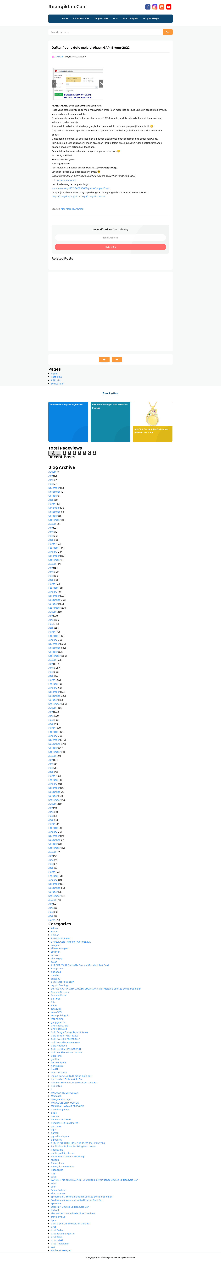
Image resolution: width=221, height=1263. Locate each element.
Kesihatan (56, 1086)
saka (53, 1177)
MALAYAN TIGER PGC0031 (65, 1093)
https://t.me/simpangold (65, 197)
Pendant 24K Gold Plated (64, 1123)
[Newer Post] (104, 359)
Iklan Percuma (59, 1073)
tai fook (55, 1210)
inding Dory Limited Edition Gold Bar (71, 1076)
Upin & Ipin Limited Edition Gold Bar (70, 1224)
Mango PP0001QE (61, 1099)
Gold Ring (56, 1056)
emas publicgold (60, 1016)
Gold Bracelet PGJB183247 (65, 1039)
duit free (55, 999)
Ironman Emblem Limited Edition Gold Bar (74, 1083)
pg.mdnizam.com (66, 180)
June (51, 480)
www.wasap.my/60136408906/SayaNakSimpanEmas (80, 188)
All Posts (55, 380)
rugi (53, 1173)
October (53, 496)
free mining (57, 1019)
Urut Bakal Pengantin (63, 1234)
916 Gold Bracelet (60, 938)
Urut (53, 1227)
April (51, 500)
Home (65, 18)
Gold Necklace (59, 1046)
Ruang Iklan (57, 1163)
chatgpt (55, 979)
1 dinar (54, 928)
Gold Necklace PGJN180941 (66, 1049)
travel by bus (58, 1217)
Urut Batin (56, 1237)
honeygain (57, 1066)
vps (53, 1247)
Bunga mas (57, 969)
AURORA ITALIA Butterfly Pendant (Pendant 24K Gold (151, 431)
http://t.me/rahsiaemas (93, 197)
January (52, 552)
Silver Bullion (58, 1190)
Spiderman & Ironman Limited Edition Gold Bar (76, 1200)
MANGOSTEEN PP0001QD (65, 1103)
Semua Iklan (57, 384)
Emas (54, 1006)
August (52, 472)
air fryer (55, 952)
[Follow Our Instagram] (155, 7)
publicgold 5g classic (62, 1153)
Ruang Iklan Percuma (62, 1167)
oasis (54, 1113)
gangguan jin (58, 1022)
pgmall (55, 1133)
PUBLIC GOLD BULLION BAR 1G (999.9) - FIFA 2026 (78, 1143)
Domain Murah (59, 995)
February (53, 548)
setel (53, 1183)
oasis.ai (55, 1116)
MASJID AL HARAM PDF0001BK (67, 1106)
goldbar (55, 1059)
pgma (54, 1130)
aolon (54, 962)
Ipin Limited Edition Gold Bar (67, 1079)
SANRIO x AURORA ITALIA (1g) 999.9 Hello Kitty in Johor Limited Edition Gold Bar (94, 1180)
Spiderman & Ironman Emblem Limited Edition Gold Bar (81, 1197)
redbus (55, 1160)
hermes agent (58, 1063)
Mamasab (56, 1096)
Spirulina (56, 1204)
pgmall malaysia (60, 1136)
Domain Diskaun (60, 992)
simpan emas (58, 1194)
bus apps (56, 972)
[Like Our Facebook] (148, 7)
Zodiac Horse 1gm (61, 1250)
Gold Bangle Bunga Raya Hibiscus (69, 1032)
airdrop (55, 955)
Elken (54, 1002)
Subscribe (110, 247)
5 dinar (55, 935)
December (54, 488)
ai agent (55, 945)
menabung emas (60, 1110)
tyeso (54, 1220)
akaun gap (56, 959)
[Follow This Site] (162, 7)
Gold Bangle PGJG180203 (64, 1036)
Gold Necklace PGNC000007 (66, 1053)
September (54, 520)
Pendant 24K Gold (61, 1120)
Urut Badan (57, 1230)
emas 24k (56, 1009)
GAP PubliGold (59, 1029)
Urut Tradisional (60, 1244)
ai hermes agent (60, 948)
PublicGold (57, 1150)
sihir (53, 1187)
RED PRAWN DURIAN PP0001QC (68, 1157)
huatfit (55, 1069)
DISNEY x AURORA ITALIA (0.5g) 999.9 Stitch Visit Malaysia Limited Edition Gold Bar (96, 989)
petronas (56, 1126)
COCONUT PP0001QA (62, 982)
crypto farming (59, 985)
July (50, 476)
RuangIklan (57, 1170)
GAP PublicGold (59, 1026)
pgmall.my (56, 1140)
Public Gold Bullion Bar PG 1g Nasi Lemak (73, 1146)
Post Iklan (56, 377)
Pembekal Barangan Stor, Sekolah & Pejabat (110, 406)
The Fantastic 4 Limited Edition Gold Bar (73, 1214)
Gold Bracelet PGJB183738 (65, 1043)
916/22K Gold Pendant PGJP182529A (71, 942)
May (50, 484)
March (51, 504)
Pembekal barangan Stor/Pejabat (66, 405)
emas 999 (56, 1012)
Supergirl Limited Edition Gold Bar (70, 1207)
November (54, 492)
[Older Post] (117, 359)
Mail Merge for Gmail (72, 209)
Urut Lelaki (57, 1240)
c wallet (55, 975)
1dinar (54, 932)
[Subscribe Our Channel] (169, 7)
